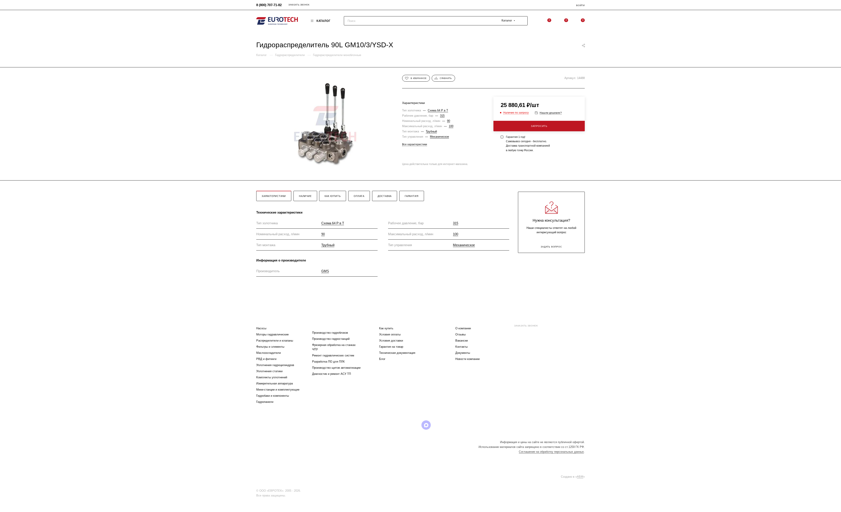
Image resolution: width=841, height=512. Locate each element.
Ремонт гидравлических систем (333, 355)
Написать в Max (571, 362)
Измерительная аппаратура (274, 383)
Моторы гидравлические (272, 334)
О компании (463, 328)
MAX (426, 425)
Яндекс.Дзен (448, 425)
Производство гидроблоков (330, 332)
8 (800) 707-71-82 (269, 5)
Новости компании (467, 359)
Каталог (263, 319)
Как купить (333, 196)
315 (442, 115)
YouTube (403, 425)
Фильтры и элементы (270, 346)
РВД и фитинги (266, 359)
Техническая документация (397, 352)
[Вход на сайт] (303, 490)
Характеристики (274, 196)
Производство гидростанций (331, 338)
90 (448, 121)
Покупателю (390, 319)
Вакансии (461, 340)
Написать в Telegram (547, 362)
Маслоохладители (268, 352)
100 (451, 126)
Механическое (439, 136)
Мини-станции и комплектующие (277, 389)
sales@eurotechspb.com (532, 333)
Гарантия (411, 196)
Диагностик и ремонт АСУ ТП (331, 373)
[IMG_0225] (325, 124)
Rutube (415, 425)
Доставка (385, 196)
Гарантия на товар (391, 346)
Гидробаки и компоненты (272, 395)
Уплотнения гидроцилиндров (275, 365)
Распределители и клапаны (274, 340)
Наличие (305, 196)
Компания (464, 319)
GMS (325, 271)
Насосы (261, 328)
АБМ (580, 476)
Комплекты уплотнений (271, 377)
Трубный (431, 131)
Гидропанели (264, 401)
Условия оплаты (390, 334)
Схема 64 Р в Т (438, 110)
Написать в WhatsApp (523, 362)
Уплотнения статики (269, 371)
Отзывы (460, 334)
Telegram (392, 425)
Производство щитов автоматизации (336, 367)
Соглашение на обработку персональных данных (551, 451)
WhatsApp (437, 425)
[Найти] (522, 20)
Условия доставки (391, 340)
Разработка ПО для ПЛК (328, 361)
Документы (462, 352)
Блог (382, 359)
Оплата (359, 196)
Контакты (461, 346)
